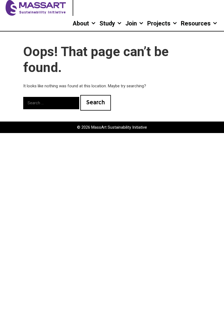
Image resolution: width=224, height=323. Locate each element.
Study (107, 23)
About (81, 23)
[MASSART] (36, 7)
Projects (158, 23)
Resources (196, 23)
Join (131, 23)
